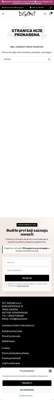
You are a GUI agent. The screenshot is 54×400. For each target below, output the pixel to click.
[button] (50, 371)
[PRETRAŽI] (49, 59)
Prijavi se (27, 278)
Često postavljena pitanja (15, 353)
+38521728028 (15, 315)
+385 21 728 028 (37, 7)
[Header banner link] (27, 2)
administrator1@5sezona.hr (13, 7)
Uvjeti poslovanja (11, 363)
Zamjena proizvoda (12, 331)
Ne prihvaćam (27, 390)
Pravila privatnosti (25, 395)
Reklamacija (8, 341)
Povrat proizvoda (11, 336)
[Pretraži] (45, 13)
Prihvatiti (27, 383)
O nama (6, 348)
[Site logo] (27, 14)
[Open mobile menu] (3, 13)
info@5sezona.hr (18, 319)
